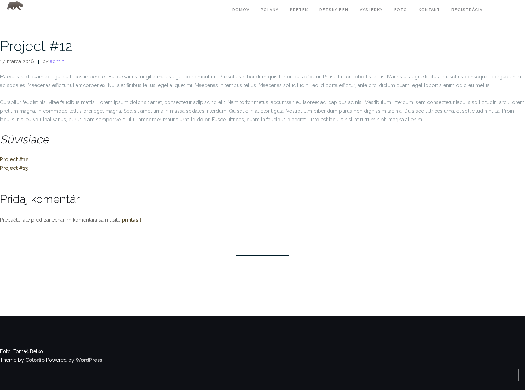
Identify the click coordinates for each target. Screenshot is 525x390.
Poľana (270, 9)
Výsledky (371, 9)
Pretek (299, 9)
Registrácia (466, 9)
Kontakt (429, 9)
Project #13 (14, 168)
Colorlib (35, 360)
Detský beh (333, 9)
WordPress (89, 360)
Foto (400, 9)
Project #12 (36, 45)
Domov (240, 9)
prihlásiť (131, 220)
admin (57, 61)
